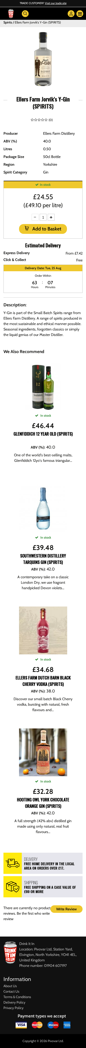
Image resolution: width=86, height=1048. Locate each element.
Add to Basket (46, 229)
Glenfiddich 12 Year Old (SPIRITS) (43, 434)
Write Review (66, 909)
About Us (10, 986)
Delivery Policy (14, 1002)
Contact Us (11, 991)
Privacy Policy (13, 1008)
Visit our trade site (56, 3)
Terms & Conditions (17, 997)
